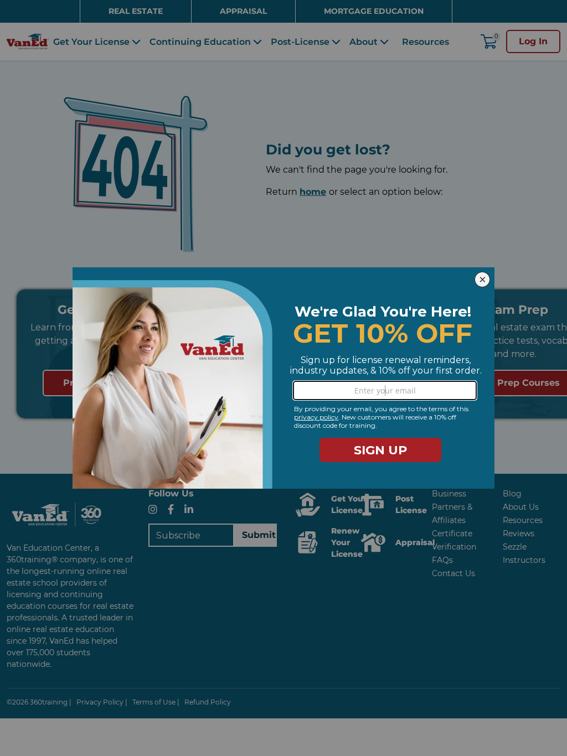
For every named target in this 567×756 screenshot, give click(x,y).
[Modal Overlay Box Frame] (283, 378)
